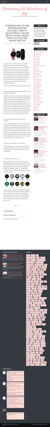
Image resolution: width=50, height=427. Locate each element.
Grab (43, 300)
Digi (36, 286)
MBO (34, 326)
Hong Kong (43, 305)
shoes (27, 353)
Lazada (33, 324)
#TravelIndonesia (30, 262)
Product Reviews (40, 93)
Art (41, 269)
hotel (31, 307)
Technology (38, 98)
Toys (39, 360)
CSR (40, 284)
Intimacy (42, 315)
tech (37, 357)
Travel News (39, 101)
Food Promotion (37, 296)
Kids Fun (28, 322)
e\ (46, 286)
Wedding (38, 104)
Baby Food (35, 272)
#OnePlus (42, 258)
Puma (27, 348)
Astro (44, 269)
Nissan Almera (33, 338)
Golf (39, 300)
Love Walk (38, 84)
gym (44, 303)
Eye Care (40, 291)
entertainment (29, 291)
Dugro (43, 286)
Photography (39, 90)
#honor (28, 255)
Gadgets (22, 43)
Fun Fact (36, 298)
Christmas (36, 281)
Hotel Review (39, 79)
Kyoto (40, 322)
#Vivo (45, 265)
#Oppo (28, 260)
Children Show (29, 281)
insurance (28, 315)
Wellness (37, 364)
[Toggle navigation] (47, 2)
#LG (37, 255)
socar (37, 353)
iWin (44, 317)
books (37, 274)
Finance (33, 293)
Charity (41, 277)
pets (27, 343)
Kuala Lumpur (34, 322)
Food (37, 68)
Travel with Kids (39, 102)
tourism (35, 360)
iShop (37, 110)
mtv (45, 331)
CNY (45, 281)
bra (40, 274)
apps (38, 269)
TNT (31, 360)
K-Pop (43, 319)
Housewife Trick (30, 310)
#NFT (38, 258)
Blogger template (36, 424)
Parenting (38, 87)
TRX (42, 362)
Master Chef (29, 326)
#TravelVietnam (30, 265)
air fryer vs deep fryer (11, 417)
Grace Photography (37, 303)
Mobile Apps (36, 331)
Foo (37, 293)
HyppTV (41, 310)
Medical (39, 329)
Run (34, 350)
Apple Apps (33, 269)
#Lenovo (33, 255)
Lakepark (28, 324)
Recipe (37, 95)
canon (34, 277)
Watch (27, 364)
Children (39, 279)
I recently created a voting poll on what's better (14, 414)
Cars (38, 277)
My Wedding (39, 85)
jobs (40, 319)
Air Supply (44, 267)
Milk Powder (29, 331)
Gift (36, 300)
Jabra (27, 319)
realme (36, 348)
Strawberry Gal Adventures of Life (25, 11)
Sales (37, 350)
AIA (40, 267)
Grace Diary (38, 75)
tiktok (27, 360)
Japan (31, 319)
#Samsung (16, 43)
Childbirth (38, 61)
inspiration (44, 312)
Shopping (38, 96)
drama (39, 286)
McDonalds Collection (31, 329)
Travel (37, 99)
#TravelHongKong (41, 260)
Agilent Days (35, 267)
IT (41, 317)
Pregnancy (38, 92)
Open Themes (44, 424)
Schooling (41, 350)
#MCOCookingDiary (41, 51)
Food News (38, 70)
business (44, 274)
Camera (30, 277)
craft (37, 284)
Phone (31, 343)
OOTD (39, 338)
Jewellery (36, 319)
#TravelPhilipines (39, 262)
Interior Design (35, 315)
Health (27, 305)
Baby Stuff (38, 56)
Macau (43, 324)
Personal (38, 89)
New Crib (35, 336)
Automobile (29, 272)
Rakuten (32, 348)
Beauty (37, 58)
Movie (41, 331)
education (34, 288)
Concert (37, 64)
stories (38, 355)
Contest (33, 284)
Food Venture (39, 71)
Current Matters (30, 286)
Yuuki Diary (38, 106)
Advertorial (38, 54)
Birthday (38, 59)
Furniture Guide (42, 298)
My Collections (29, 334)
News (27, 338)
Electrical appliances (40, 65)
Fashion (28, 293)
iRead (37, 109)
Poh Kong (43, 343)
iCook (37, 107)
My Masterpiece (38, 334)
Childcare (38, 62)
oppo (43, 338)
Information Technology (35, 312)
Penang (37, 341)
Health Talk (38, 76)
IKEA (27, 312)
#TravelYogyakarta (39, 265)
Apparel (28, 269)
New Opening (42, 336)
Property (43, 345)
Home (37, 78)
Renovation (29, 350)
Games (33, 300)
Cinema (41, 281)
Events (37, 67)
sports (41, 353)
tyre (45, 362)
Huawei (36, 310)
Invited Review (29, 317)
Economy (28, 288)
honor (27, 307)
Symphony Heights (30, 357)
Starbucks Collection (31, 355)
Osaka (27, 341)
